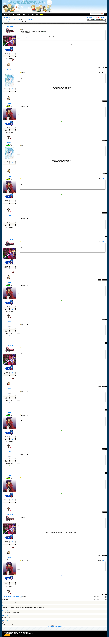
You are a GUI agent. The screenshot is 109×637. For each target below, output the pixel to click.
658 (29, 19)
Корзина (13, 21)
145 (103, 391)
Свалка (9, 21)
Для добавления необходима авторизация (54, 626)
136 (103, 72)
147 (103, 454)
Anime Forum (5, 21)
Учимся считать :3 (19, 21)
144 (103, 347)
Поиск (102, 17)
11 (23, 19)
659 (31, 19)
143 (103, 324)
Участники (92, 17)
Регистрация (8, 17)
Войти (4, 17)
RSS (105, 17)
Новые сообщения (86, 17)
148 (103, 477)
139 (103, 178)
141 (103, 241)
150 (103, 560)
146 (103, 414)
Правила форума (98, 17)
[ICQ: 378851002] (103, 67)
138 (103, 145)
